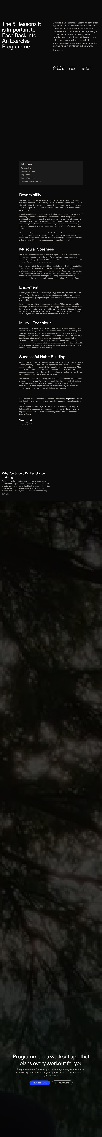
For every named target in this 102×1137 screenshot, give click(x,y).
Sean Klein (46, 407)
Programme (70, 399)
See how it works (62, 1083)
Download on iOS (39, 1083)
